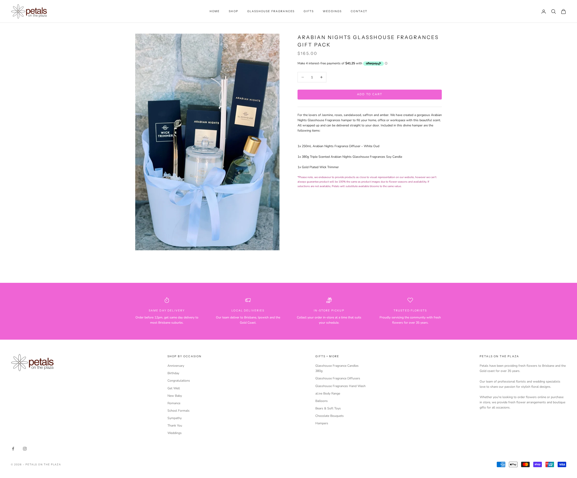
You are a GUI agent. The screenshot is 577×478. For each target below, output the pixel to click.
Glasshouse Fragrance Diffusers (337, 378)
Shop (233, 11)
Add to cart (369, 94)
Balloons (321, 401)
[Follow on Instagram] (25, 448)
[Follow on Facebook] (13, 448)
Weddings (332, 11)
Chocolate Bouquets (329, 416)
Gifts (309, 11)
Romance (173, 403)
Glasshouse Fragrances (271, 11)
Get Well (173, 388)
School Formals (178, 410)
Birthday (173, 373)
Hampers (321, 423)
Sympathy (174, 418)
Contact (359, 11)
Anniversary (175, 366)
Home (215, 11)
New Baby (174, 396)
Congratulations (178, 380)
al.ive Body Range (327, 393)
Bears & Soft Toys (328, 408)
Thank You (174, 425)
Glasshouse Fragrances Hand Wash (340, 386)
